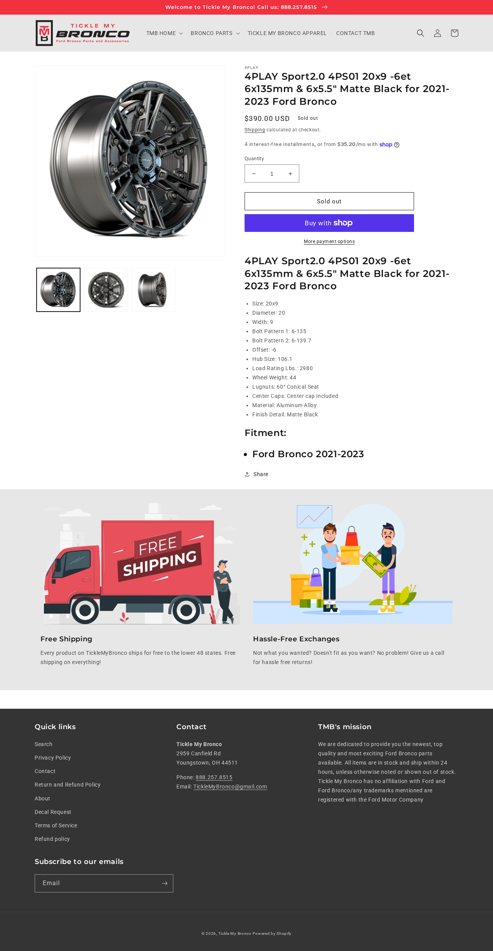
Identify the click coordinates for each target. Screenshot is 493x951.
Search (44, 744)
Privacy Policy (53, 758)
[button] (164, 33)
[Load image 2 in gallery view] (105, 290)
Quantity (254, 158)
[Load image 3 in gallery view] (153, 290)
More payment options (329, 241)
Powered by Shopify (272, 933)
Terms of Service (56, 825)
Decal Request (53, 812)
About (42, 798)
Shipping (255, 130)
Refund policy (52, 839)
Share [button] (260, 474)
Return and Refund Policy (68, 785)
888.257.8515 (214, 777)
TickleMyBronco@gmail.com (230, 786)
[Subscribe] (164, 883)
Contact (45, 771)
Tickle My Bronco (235, 933)
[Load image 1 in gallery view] (58, 290)
